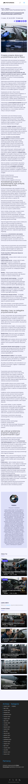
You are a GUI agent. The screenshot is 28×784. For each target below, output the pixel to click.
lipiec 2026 (6, 708)
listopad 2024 (7, 737)
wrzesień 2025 (7, 716)
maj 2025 (6, 725)
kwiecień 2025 (7, 727)
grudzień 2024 (7, 735)
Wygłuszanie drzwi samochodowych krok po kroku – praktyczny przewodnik (13, 655)
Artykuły (7, 8)
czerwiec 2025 (7, 722)
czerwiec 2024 (7, 747)
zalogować (8, 605)
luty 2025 (6, 731)
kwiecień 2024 (7, 752)
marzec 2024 (6, 754)
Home (2, 8)
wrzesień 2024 (7, 741)
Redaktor (4, 18)
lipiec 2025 (6, 720)
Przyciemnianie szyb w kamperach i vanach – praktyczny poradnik (13, 572)
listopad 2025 (7, 712)
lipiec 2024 (6, 745)
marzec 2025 (6, 729)
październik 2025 (7, 714)
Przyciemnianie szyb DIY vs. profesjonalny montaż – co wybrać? (13, 623)
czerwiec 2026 (7, 710)
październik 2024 (7, 739)
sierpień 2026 (7, 706)
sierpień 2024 (7, 743)
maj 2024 (6, 750)
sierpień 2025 (7, 718)
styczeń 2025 (7, 733)
